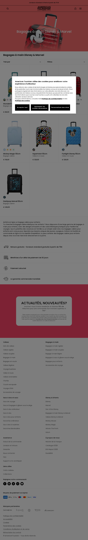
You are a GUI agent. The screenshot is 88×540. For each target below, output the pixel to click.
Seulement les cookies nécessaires (39, 107)
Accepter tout (22, 107)
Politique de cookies (22, 101)
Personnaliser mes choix (60, 107)
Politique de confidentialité (52, 99)
